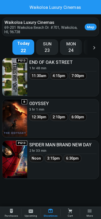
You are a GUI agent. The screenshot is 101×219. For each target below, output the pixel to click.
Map (90, 27)
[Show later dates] (94, 47)
